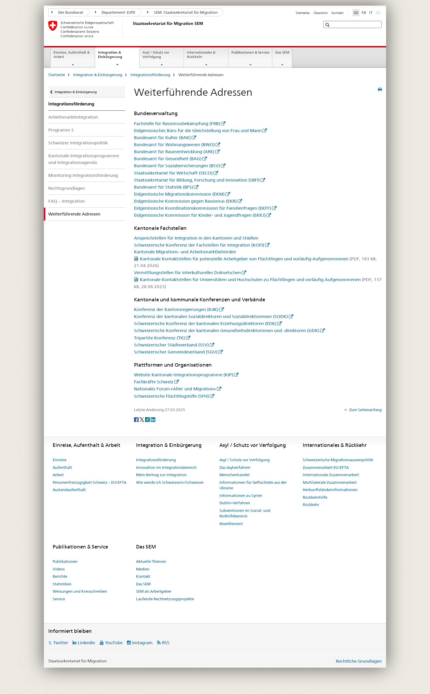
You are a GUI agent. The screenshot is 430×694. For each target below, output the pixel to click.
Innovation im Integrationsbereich (166, 467)
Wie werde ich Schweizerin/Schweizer (170, 482)
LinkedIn (86, 642)
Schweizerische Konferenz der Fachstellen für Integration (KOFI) (199, 245)
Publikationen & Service (250, 52)
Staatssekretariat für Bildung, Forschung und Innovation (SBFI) (197, 180)
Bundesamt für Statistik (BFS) (163, 187)
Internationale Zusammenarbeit (331, 474)
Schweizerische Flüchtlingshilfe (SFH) (171, 396)
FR (364, 12)
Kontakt (337, 13)
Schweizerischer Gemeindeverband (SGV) (175, 352)
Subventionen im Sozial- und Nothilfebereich (244, 513)
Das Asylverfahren (234, 467)
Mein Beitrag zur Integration (161, 474)
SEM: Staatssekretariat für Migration (185, 12)
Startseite (302, 13)
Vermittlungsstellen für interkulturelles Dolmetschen (187, 272)
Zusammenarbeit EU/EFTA (326, 467)
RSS (165, 642)
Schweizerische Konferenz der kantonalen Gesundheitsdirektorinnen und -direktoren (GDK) (226, 330)
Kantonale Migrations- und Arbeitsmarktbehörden (185, 251)
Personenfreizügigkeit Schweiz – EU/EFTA (89, 482)
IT (370, 12)
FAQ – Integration (66, 201)
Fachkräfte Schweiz (153, 381)
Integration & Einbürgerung (116, 56)
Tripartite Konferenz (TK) (159, 338)
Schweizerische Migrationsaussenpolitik (338, 459)
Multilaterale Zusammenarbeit (330, 482)
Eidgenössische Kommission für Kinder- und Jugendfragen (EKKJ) (200, 215)
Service (59, 598)
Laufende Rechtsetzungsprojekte (165, 598)
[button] (328, 24)
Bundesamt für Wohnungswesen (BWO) (174, 144)
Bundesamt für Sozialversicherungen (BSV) (177, 165)
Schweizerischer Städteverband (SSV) (171, 345)
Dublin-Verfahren (234, 502)
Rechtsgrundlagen (66, 188)
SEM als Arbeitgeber (153, 591)
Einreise (59, 459)
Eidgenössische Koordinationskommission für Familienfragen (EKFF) (202, 208)
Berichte (60, 576)
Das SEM (282, 52)
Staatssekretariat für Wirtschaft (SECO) (173, 173)
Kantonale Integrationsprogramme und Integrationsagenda (83, 159)
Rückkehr (311, 504)
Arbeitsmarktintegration (73, 117)
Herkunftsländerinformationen (330, 489)
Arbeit (58, 474)
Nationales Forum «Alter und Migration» (175, 389)
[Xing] (148, 419)
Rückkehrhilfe (315, 497)
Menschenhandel (234, 474)
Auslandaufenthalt (69, 489)
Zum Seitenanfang (365, 409)
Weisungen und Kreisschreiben (80, 591)
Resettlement (231, 523)
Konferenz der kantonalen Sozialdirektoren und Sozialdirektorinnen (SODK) (211, 316)
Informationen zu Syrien (240, 495)
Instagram (142, 642)
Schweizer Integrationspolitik (78, 143)
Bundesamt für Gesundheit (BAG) (168, 158)
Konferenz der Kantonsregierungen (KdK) (176, 309)
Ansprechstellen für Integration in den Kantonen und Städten (196, 238)
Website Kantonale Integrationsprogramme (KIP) (183, 374)
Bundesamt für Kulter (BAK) (162, 137)
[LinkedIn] (153, 419)
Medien (142, 569)
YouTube (114, 642)
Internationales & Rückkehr (201, 54)
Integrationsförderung (150, 74)
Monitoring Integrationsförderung (83, 175)
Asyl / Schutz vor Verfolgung (155, 54)
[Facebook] (137, 419)
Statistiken (62, 584)
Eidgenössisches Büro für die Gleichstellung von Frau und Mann (198, 130)
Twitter (60, 642)
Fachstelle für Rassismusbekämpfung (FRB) (177, 123)
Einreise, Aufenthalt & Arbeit (72, 54)
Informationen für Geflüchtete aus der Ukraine (253, 485)
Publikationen (65, 561)
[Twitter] (142, 419)
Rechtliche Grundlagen (359, 661)
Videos (59, 569)
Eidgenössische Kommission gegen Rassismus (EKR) (185, 201)
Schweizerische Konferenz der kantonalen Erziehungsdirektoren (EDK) (205, 323)
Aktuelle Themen (151, 561)
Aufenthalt (62, 467)
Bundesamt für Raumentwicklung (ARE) (174, 151)
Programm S (61, 130)
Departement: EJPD (118, 12)
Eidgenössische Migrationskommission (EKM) (179, 194)
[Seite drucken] (380, 89)
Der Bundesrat (70, 12)
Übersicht (321, 13)
